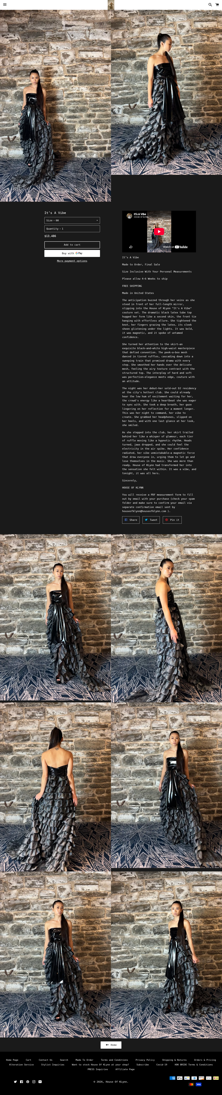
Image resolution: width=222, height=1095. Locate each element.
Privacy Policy (145, 1060)
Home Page (12, 1060)
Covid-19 (161, 1064)
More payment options (72, 260)
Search (64, 1060)
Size (49, 220)
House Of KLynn (116, 1081)
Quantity (52, 228)
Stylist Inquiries (52, 1064)
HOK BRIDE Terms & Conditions (194, 1064)
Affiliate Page (125, 1069)
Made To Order (84, 1060)
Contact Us (45, 1060)
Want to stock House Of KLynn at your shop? (100, 1064)
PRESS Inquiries (98, 1069)
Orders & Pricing (205, 1060)
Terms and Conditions (114, 1060)
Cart (28, 1060)
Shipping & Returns (174, 1060)
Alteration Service (21, 1064)
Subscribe (143, 1064)
